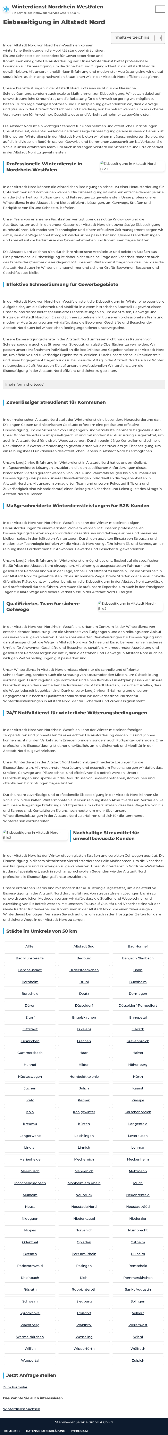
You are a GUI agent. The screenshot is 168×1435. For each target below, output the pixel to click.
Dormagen (138, 994)
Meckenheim (138, 1159)
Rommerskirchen (138, 1278)
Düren (30, 1005)
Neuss (30, 1207)
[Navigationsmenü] (160, 9)
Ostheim (138, 1242)
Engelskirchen (84, 1017)
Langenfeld (138, 1124)
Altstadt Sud (84, 946)
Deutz (84, 994)
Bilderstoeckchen (84, 970)
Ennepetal (138, 1017)
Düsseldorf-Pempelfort (138, 1005)
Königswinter (84, 1112)
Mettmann (138, 1171)
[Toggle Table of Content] (156, 38)
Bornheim (30, 982)
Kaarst (137, 1088)
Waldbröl (84, 1325)
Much (138, 1183)
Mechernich (84, 1159)
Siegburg (84, 1301)
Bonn (137, 970)
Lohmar (138, 1147)
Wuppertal (30, 1360)
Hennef (30, 1065)
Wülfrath (138, 1349)
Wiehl (138, 1337)
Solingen (138, 1301)
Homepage (12, 1431)
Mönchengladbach (30, 1183)
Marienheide (30, 1159)
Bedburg (84, 958)
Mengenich (84, 1171)
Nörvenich (84, 1230)
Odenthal (30, 1242)
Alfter (30, 946)
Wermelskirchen (30, 1337)
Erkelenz (84, 1029)
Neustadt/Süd (138, 1207)
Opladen (84, 1242)
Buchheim (138, 982)
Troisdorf (84, 1313)
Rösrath (30, 1289)
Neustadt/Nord (84, 1207)
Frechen (84, 1041)
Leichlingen (84, 1136)
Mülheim (30, 1195)
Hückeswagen (30, 1077)
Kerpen (84, 1100)
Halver (138, 1053)
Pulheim (138, 1254)
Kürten (84, 1124)
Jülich (84, 1088)
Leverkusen (138, 1136)
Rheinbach (30, 1278)
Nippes (30, 1230)
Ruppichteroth (84, 1289)
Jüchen (30, 1088)
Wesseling (84, 1337)
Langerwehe (30, 1136)
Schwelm (30, 1301)
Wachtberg (30, 1325)
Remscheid (137, 1266)
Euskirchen (30, 1041)
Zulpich (138, 1360)
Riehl (84, 1278)
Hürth (138, 1077)
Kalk (30, 1100)
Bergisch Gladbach (138, 958)
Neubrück (84, 1195)
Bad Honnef (138, 946)
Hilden (84, 1065)
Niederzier (137, 1219)
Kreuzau (30, 1124)
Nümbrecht (138, 1230)
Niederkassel (84, 1219)
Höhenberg (138, 1065)
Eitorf (30, 1017)
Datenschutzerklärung (45, 1431)
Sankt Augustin (138, 1289)
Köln (30, 1112)
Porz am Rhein (84, 1254)
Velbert (138, 1313)
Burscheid (30, 994)
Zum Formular (15, 1387)
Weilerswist (138, 1325)
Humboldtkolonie (84, 1077)
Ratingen (84, 1266)
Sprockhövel (30, 1313)
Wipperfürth (84, 1349)
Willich (30, 1349)
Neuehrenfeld (138, 1195)
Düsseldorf (84, 1005)
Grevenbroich (138, 1041)
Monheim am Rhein (84, 1183)
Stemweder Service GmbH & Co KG (84, 1422)
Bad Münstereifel (30, 958)
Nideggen (30, 1219)
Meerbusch (30, 1171)
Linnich (84, 1147)
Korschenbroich (138, 1112)
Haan (84, 1053)
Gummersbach (30, 1053)
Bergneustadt (30, 970)
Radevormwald (30, 1266)
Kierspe (138, 1100)
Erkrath (138, 1029)
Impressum (79, 1431)
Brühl (84, 982)
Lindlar (30, 1147)
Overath (30, 1254)
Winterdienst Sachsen (21, 1409)
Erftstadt (30, 1029)
